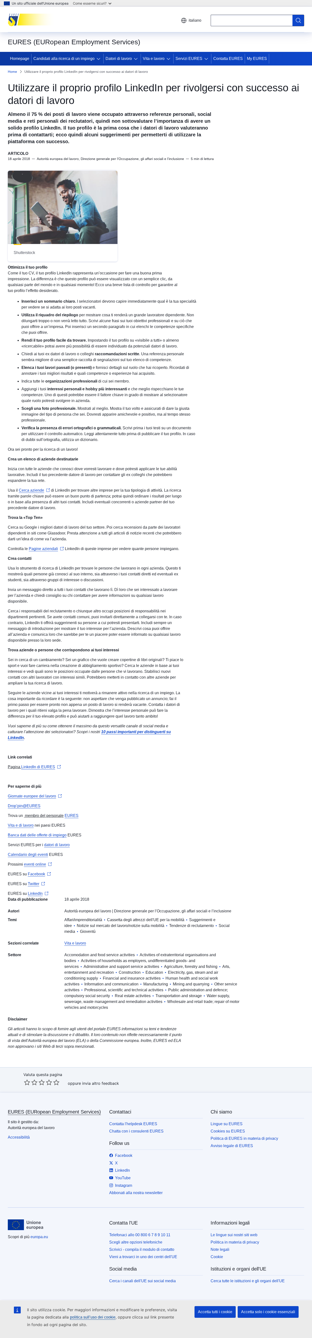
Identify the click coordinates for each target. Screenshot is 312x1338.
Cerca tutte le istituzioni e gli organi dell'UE (248, 1281)
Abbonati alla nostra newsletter (136, 1193)
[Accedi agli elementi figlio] (99, 58)
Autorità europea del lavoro (87, 911)
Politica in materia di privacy (235, 1242)
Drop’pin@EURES (24, 806)
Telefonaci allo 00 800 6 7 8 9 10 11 (139, 1235)
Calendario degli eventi (28, 854)
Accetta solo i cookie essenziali (268, 1312)
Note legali (220, 1249)
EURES (71, 816)
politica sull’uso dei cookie (93, 1317)
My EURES (257, 58)
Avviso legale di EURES (232, 1146)
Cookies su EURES (228, 1131)
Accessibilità (19, 1137)
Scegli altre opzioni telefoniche (135, 1242)
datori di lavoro (57, 845)
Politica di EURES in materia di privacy (244, 1138)
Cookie (217, 1257)
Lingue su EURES (227, 1124)
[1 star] (27, 1082)
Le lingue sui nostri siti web (234, 1235)
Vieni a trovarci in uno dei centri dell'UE (143, 1257)
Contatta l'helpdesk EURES (133, 1124)
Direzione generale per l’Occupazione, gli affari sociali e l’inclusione (172, 911)
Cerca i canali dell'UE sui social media (142, 1281)
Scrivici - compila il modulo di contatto (141, 1249)
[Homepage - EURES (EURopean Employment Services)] (32, 19)
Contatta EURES (228, 58)
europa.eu (39, 1237)
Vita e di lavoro (21, 825)
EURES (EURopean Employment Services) (54, 1111)
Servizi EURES (189, 58)
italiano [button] (195, 20)
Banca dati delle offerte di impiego (37, 835)
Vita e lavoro (154, 58)
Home (12, 72)
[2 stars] (30, 1082)
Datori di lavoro (119, 58)
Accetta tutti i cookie (215, 1312)
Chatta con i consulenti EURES (136, 1131)
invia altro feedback (100, 1083)
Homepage (19, 58)
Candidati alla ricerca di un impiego (64, 58)
